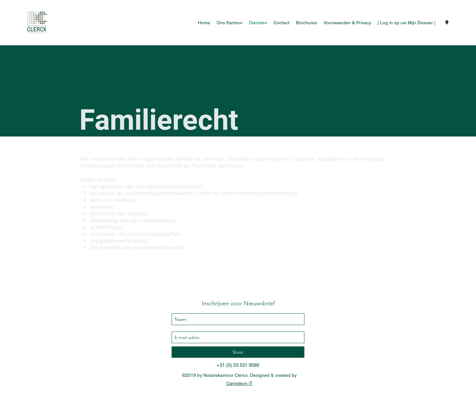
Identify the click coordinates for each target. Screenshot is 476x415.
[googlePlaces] (447, 22)
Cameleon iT (239, 383)
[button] (347, 22)
